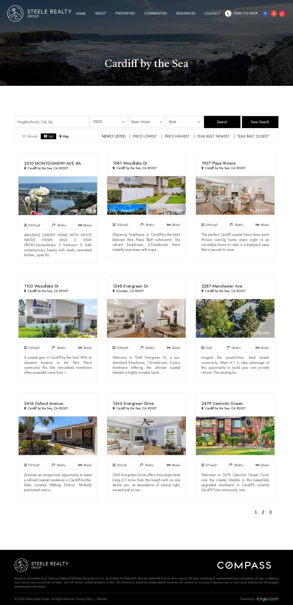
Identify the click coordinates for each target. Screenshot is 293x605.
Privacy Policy (84, 599)
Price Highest (177, 136)
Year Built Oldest (253, 136)
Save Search (260, 121)
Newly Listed (113, 136)
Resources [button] (185, 13)
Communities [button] (155, 13)
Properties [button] (125, 13)
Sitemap (102, 599)
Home (81, 13)
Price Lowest (145, 136)
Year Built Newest (213, 136)
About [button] (100, 13)
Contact (212, 13)
